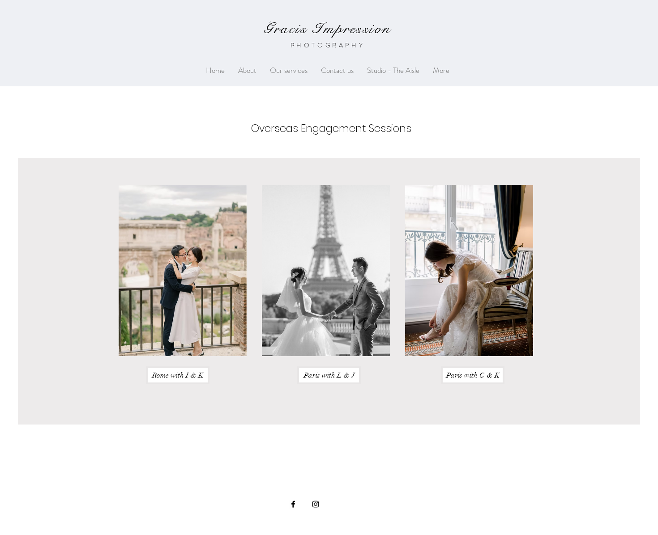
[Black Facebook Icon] (293, 504)
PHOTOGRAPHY (328, 45)
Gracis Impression (327, 28)
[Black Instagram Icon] (315, 504)
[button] (288, 70)
